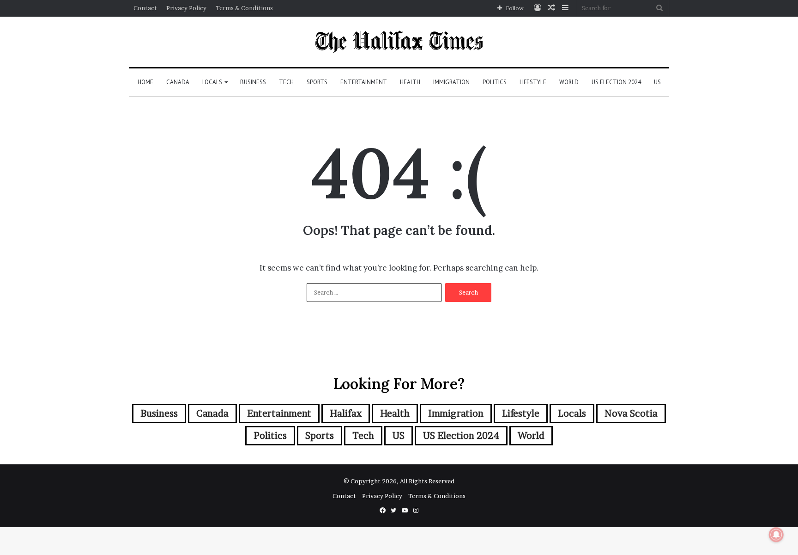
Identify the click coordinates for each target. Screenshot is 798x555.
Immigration (451, 82)
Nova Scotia (631, 413)
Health (410, 82)
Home (145, 82)
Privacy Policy (186, 8)
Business (253, 82)
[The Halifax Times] (399, 42)
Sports (317, 82)
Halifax (346, 413)
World (569, 82)
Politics (495, 82)
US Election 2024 (616, 82)
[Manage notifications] (776, 534)
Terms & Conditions (244, 8)
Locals (212, 82)
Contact (145, 8)
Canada (177, 82)
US (657, 82)
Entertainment (363, 82)
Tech (286, 82)
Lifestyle (533, 82)
